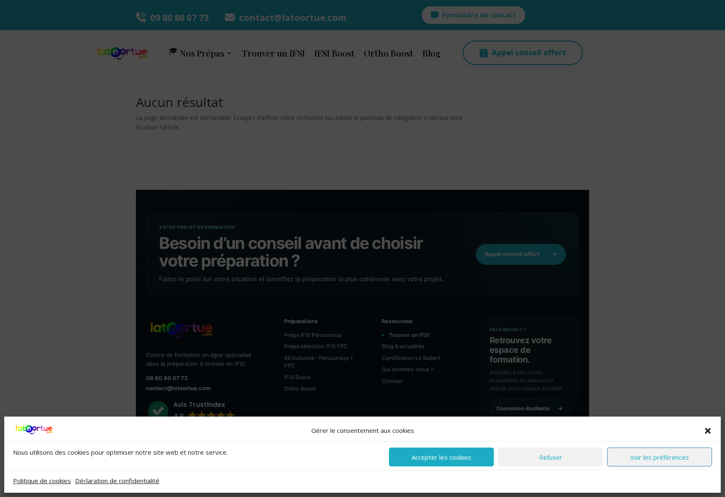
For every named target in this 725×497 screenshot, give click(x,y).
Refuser (550, 457)
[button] (708, 431)
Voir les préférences (659, 457)
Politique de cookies (42, 480)
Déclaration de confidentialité (117, 480)
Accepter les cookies (441, 457)
